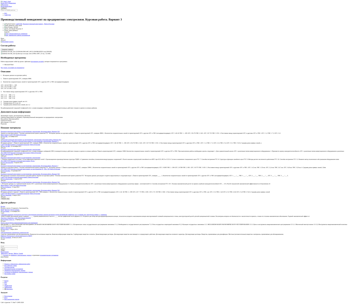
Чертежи (7, 209)
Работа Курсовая (49, 24)
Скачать (11, 41)
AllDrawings (8, 287)
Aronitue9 (8, 237)
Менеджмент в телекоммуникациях (18, 144)
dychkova (8, 187)
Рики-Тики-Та (9, 219)
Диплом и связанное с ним (9, 218)
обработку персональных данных (21, 255)
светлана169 (9, 154)
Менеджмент (5, 135)
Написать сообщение (20, 33)
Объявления (12, 3)
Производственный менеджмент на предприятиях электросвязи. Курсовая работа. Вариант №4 (30, 182)
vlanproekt (8, 195)
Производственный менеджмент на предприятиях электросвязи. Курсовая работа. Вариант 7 (29, 166)
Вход (10, 6)
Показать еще (5, 198)
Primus (7, 211)
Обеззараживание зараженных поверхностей (15, 232)
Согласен (6, 255)
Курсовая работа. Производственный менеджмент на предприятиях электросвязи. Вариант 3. (30, 141)
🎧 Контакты (8, 289)
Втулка (3, 206)
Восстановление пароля (11, 299)
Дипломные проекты (24, 218)
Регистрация (5, 6)
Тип (5, 284)
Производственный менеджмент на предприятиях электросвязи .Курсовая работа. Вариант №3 (30, 131)
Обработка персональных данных (14, 270)
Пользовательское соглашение (13, 269)
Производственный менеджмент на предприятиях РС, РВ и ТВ (29, 169)
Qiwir (7, 229)
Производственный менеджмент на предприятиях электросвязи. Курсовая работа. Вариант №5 (30, 190)
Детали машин (14, 209)
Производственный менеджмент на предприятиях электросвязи (20, 149)
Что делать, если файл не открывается (12, 67)
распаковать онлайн (37, 61)
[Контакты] (4, 5)
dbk (6, 136)
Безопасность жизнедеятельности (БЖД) (19, 236)
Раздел (3, 3)
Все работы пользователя (22, 35)
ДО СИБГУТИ (5, 153)
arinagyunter (9, 179)
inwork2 (7, 170)
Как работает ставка (10, 265)
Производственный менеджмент (33, 24)
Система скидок (9, 267)
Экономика (8, 227)
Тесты (33, 161)
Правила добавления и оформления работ (17, 264)
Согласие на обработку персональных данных (18, 272)
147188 (7, 146)
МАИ (2, 209)
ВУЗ (6, 3)
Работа (3, 227)
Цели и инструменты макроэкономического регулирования (19, 223)
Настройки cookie (9, 274)
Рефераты (4, 236)
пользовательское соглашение (49, 255)
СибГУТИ (7, 15)
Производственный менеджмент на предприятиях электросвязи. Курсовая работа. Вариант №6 (30, 174)
